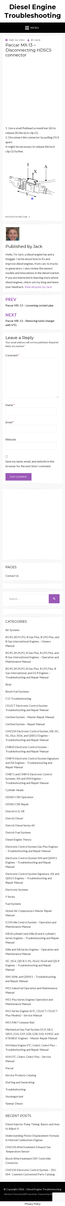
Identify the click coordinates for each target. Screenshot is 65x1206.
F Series (10, 896)
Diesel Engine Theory (18, 839)
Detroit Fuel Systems (18, 832)
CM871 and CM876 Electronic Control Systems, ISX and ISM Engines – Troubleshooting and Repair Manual (28, 779)
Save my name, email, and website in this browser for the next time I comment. (29, 464)
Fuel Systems (13, 903)
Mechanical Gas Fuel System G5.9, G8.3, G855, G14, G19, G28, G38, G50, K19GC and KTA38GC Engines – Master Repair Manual (32, 1034)
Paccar (22, 216)
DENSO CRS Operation (19, 797)
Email (9, 422)
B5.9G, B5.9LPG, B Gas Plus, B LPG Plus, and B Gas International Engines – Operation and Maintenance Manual (32, 657)
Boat (8, 684)
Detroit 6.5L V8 (14, 811)
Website (10, 439)
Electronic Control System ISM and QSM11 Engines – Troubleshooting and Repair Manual (31, 862)
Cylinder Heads (14, 790)
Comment (12, 355)
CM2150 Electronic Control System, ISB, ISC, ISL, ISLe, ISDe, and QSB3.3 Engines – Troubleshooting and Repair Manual (32, 736)
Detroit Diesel (14, 818)
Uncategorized (14, 1096)
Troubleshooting (15, 1089)
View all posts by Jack (38, 286)
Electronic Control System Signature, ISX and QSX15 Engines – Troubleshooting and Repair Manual (32, 878)
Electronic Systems (16, 889)
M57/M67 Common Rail (19, 1022)
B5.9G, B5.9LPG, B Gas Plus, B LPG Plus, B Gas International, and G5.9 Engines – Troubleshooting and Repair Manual (30, 673)
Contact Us (12, 575)
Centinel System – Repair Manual (25, 724)
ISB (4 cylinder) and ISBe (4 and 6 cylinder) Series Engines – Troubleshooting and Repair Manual (32, 938)
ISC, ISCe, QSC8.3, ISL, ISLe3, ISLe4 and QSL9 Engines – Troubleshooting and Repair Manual (32, 965)
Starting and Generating (19, 1082)
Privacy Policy (32, 1203)
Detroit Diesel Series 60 (20, 825)
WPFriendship (30, 1194)
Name (10, 405)
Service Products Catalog (20, 1075)
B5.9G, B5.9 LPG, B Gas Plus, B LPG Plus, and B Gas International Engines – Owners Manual (32, 641)
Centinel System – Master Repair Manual (29, 717)
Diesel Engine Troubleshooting (44, 1189)
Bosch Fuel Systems (17, 691)
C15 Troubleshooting (18, 698)
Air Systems (12, 630)
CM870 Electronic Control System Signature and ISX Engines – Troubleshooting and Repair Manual (32, 763)
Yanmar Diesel (14, 1103)
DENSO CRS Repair (17, 804)
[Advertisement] (32, 93)
